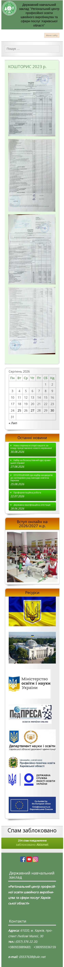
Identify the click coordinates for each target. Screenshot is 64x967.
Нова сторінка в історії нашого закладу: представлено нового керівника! (31, 447)
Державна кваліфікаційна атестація (31, 505)
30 (52, 410)
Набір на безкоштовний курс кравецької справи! (30, 461)
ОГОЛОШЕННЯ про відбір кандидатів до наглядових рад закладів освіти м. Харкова (31, 478)
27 (32, 410)
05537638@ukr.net (32, 957)
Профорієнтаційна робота (27, 492)
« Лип (13, 423)
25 (19, 410)
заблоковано (32, 843)
